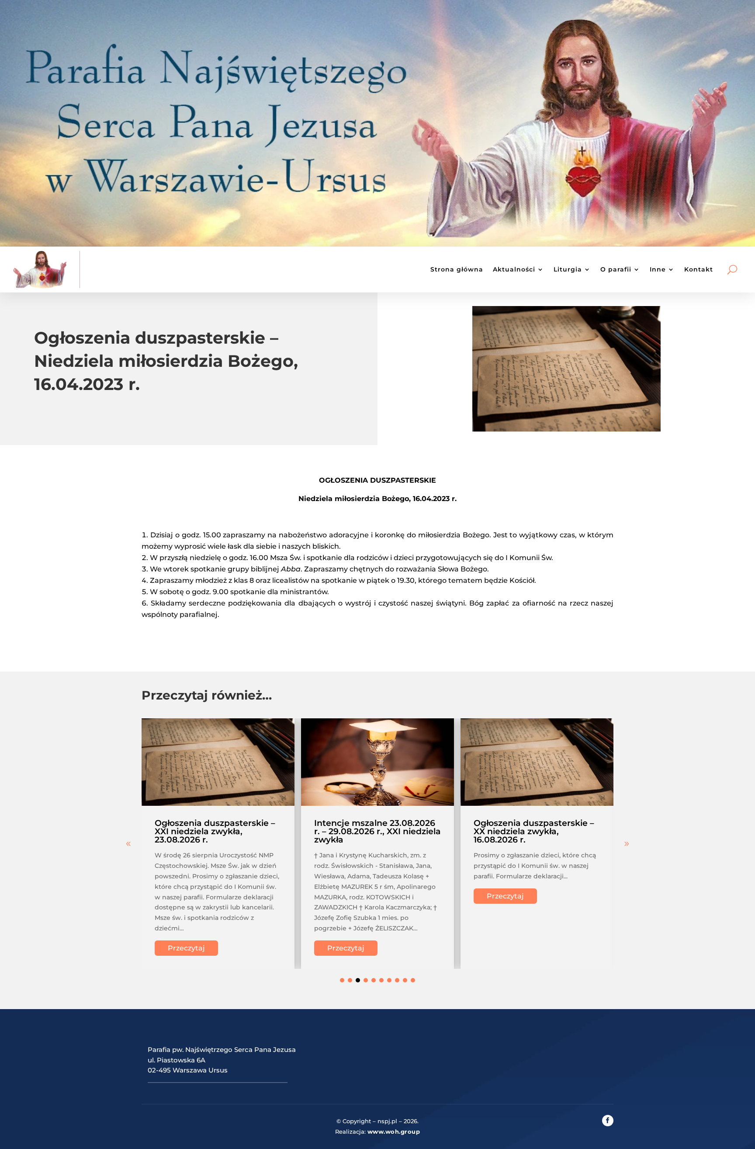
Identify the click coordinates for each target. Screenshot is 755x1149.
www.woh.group (393, 1131)
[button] (626, 843)
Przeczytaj (186, 948)
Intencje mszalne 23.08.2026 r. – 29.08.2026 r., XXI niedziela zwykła (377, 831)
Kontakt (698, 269)
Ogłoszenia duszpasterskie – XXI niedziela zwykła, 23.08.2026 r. (215, 831)
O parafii (615, 269)
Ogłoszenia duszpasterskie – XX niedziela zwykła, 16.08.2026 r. (534, 831)
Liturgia (568, 269)
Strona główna (456, 269)
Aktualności (514, 269)
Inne (658, 269)
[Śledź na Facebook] (607, 1120)
